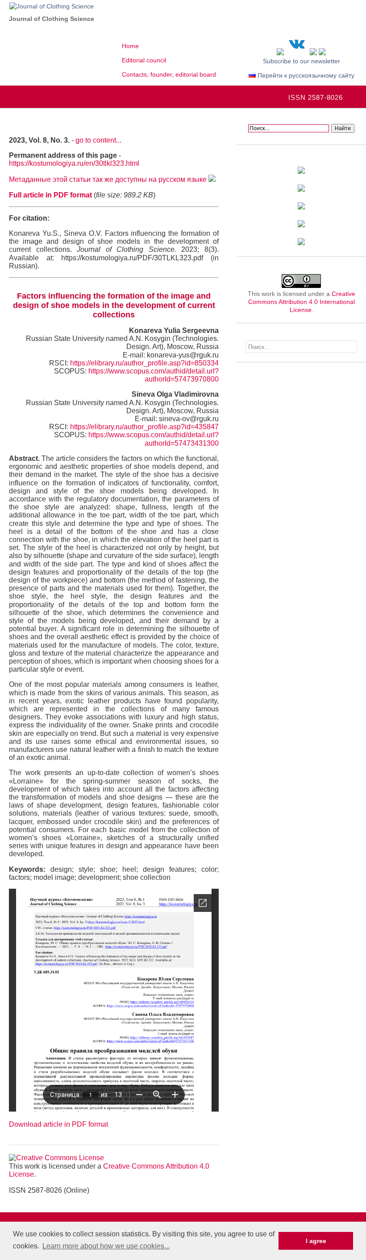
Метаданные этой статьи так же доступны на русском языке (108, 179)
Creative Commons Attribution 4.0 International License (301, 301)
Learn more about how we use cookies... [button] (106, 1246)
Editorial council (144, 60)
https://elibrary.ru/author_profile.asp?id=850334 (144, 363)
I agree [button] (316, 1240)
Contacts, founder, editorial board (169, 74)
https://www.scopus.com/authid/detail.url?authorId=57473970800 (153, 375)
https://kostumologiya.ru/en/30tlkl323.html (74, 163)
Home (130, 45)
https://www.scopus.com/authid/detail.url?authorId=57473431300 (153, 439)
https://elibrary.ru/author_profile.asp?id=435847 (144, 427)
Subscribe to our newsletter (301, 61)
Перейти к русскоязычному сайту (305, 75)
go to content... (98, 140)
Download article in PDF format (58, 1124)
